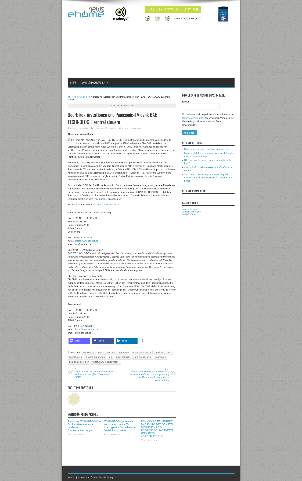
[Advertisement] (151, 52)
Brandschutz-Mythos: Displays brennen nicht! (207, 149)
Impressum (83, 477)
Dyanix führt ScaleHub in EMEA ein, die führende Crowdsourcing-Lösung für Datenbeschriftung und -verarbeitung (149, 374)
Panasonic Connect (79, 362)
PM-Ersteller (84, 128)
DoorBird (124, 352)
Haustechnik (75, 357)
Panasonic (160, 357)
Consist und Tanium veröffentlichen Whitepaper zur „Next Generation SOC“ (94, 373)
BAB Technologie (106, 352)
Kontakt (72, 477)
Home (74, 97)
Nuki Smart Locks (143, 357)
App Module (88, 352)
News (73, 82)
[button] (79, 341)
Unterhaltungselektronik (105, 362)
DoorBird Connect (141, 352)
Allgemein (85, 97)
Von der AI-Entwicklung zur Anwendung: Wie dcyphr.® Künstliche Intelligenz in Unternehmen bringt (208, 177)
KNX (110, 357)
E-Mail (186, 101)
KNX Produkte (123, 357)
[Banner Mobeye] (171, 20)
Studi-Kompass (190, 214)
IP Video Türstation (95, 357)
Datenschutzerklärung (193, 118)
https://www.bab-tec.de (108, 204)
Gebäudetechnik (163, 352)
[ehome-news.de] (86, 14)
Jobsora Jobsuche (191, 211)
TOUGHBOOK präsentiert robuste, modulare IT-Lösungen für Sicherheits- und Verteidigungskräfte (121, 426)
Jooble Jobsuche (190, 209)
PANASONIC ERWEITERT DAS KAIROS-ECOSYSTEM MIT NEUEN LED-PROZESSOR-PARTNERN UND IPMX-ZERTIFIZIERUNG (158, 429)
